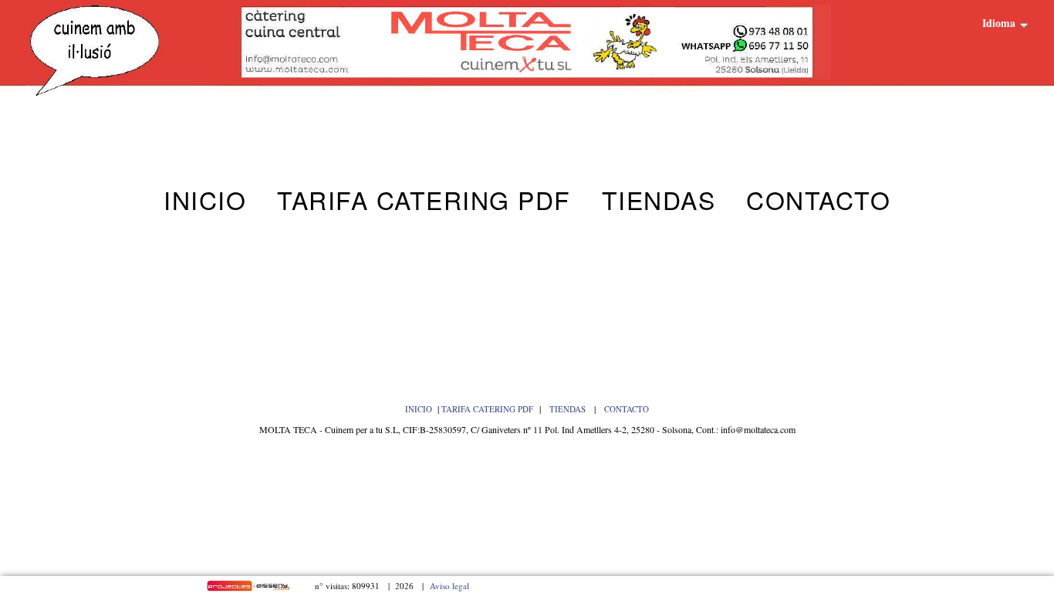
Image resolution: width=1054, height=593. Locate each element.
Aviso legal (449, 585)
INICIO (418, 409)
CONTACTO (626, 409)
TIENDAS (568, 409)
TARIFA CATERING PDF (487, 409)
